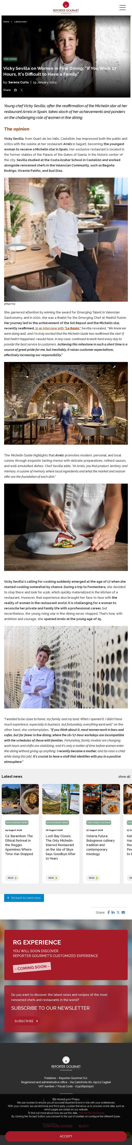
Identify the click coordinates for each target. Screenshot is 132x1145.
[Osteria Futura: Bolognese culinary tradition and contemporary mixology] (101, 799)
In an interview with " (58, 328)
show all (124, 776)
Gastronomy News (17, 823)
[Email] (123, 912)
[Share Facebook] (15, 90)
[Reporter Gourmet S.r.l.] (66, 8)
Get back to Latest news (25, 897)
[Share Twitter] (21, 90)
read (10, 878)
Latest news (20, 22)
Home (6, 22)
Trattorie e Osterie (99, 823)
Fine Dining (10, 59)
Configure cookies (58, 1126)
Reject (84, 1126)
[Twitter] (118, 912)
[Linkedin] (113, 912)
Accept (66, 1136)
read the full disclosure (91, 1113)
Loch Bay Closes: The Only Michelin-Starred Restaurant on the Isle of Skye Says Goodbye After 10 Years (61, 847)
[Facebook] (109, 912)
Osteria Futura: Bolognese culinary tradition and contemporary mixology (100, 845)
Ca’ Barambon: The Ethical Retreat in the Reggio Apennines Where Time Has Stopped (19, 845)
